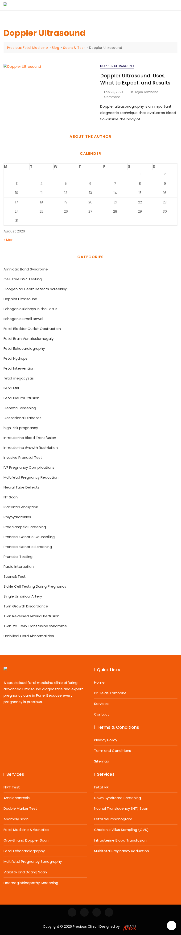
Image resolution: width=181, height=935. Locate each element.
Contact (101, 714)
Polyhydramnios (17, 516)
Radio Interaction (19, 566)
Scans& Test (15, 576)
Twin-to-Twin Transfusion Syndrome (35, 625)
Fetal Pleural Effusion (21, 398)
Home (99, 682)
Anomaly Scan (16, 819)
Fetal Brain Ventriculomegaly (28, 338)
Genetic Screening (20, 407)
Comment (112, 97)
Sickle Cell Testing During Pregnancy (35, 586)
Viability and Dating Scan (25, 872)
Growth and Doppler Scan (26, 840)
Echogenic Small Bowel (23, 318)
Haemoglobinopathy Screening (31, 882)
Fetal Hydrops (16, 358)
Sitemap (101, 761)
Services (101, 703)
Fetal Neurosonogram (113, 819)
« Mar (8, 239)
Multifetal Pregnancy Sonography (33, 861)
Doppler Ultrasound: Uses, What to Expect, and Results (135, 79)
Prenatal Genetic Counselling (29, 536)
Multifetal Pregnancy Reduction (31, 477)
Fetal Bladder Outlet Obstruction (32, 328)
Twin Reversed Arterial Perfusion (31, 616)
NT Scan (11, 497)
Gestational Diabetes (22, 417)
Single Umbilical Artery (23, 596)
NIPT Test (12, 787)
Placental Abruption (21, 507)
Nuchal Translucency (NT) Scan (121, 808)
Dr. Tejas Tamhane (144, 92)
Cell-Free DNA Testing (23, 279)
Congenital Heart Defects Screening (35, 288)
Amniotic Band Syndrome (26, 269)
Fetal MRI (11, 388)
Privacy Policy (105, 739)
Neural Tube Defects (22, 487)
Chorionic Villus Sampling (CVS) (121, 829)
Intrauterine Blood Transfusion (30, 437)
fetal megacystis (19, 378)
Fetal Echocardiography (24, 348)
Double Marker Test (20, 808)
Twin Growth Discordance (26, 606)
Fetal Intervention (19, 368)
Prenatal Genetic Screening (28, 546)
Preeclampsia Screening (25, 526)
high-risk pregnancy (21, 427)
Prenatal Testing (18, 556)
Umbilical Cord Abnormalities (29, 635)
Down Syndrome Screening (117, 797)
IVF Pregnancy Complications (29, 467)
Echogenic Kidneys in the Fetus (30, 308)
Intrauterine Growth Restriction (31, 447)
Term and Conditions (112, 750)
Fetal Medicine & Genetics (26, 829)
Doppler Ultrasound (117, 66)
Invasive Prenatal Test (23, 457)
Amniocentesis (17, 797)
